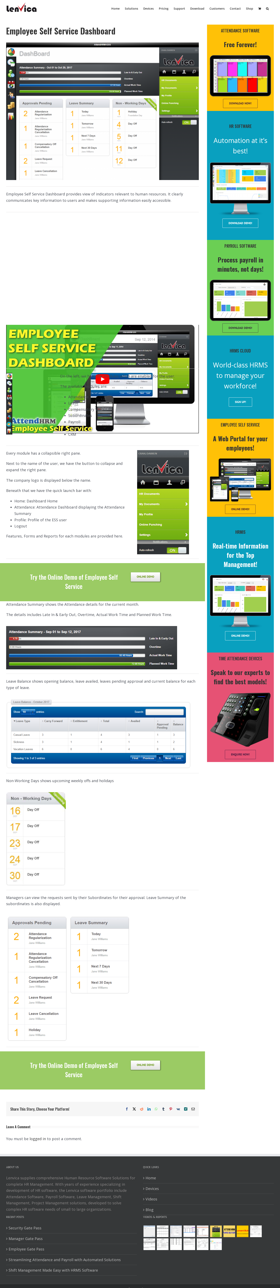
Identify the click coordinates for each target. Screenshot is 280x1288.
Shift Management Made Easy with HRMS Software (53, 1270)
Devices (152, 1188)
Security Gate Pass (25, 1227)
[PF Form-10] (149, 1244)
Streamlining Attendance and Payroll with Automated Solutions (65, 1259)
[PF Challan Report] (202, 1244)
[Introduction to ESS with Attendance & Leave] (216, 1231)
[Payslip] (216, 1244)
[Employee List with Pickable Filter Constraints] (202, 1231)
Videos (151, 1199)
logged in (38, 1138)
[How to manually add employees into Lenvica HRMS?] (176, 1231)
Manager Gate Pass (26, 1238)
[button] (267, 8)
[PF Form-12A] (256, 1231)
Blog (150, 1209)
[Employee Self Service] (229, 1231)
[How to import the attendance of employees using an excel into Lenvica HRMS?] (149, 1231)
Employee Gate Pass (26, 1249)
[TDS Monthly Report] (176, 1244)
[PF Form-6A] (162, 1244)
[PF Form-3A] (189, 1244)
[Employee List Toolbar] (189, 1231)
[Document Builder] (242, 1231)
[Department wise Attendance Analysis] (162, 1231)
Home (151, 1177)
